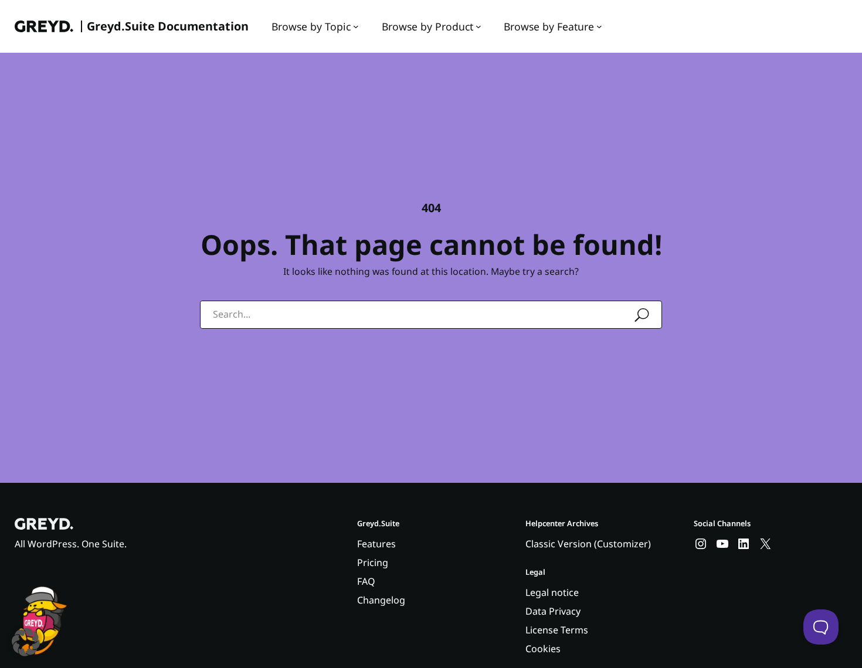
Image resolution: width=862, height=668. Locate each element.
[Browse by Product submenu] (478, 26)
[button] (26, 642)
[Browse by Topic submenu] (356, 26)
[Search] (641, 315)
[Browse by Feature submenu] (599, 26)
